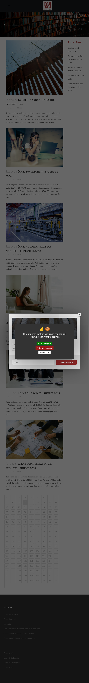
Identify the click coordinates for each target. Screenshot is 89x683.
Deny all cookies (45, 348)
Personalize (44, 353)
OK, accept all (45, 343)
